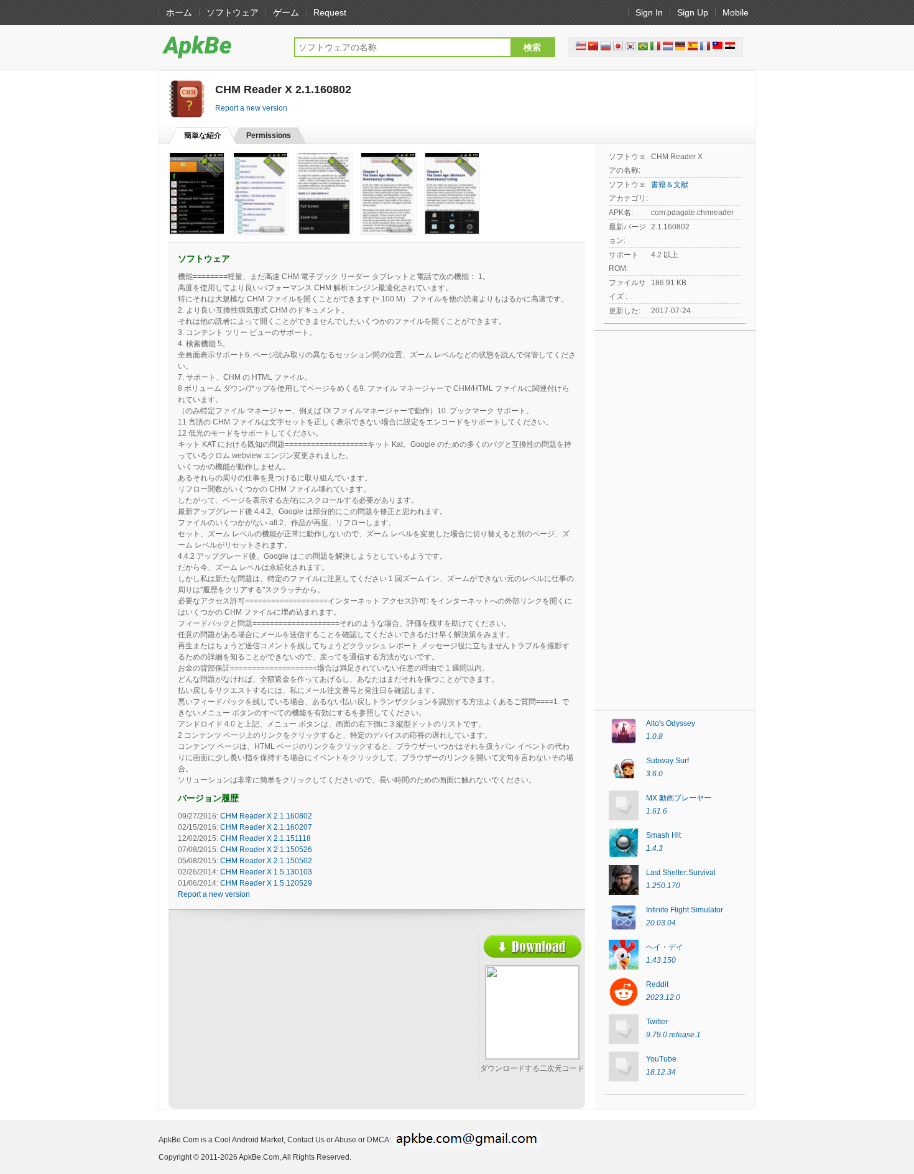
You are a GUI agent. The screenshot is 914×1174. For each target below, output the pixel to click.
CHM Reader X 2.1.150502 (266, 860)
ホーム (179, 12)
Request (329, 12)
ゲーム (286, 12)
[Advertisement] (286, 1025)
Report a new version (251, 108)
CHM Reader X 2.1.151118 (265, 838)
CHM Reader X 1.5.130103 (266, 872)
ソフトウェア (232, 12)
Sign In (649, 12)
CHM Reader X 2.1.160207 (266, 827)
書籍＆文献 (669, 184)
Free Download (532, 946)
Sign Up (692, 12)
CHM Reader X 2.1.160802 (266, 816)
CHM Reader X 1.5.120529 (266, 883)
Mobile (735, 12)
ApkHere (220, 46)
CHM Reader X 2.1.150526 (266, 849)
